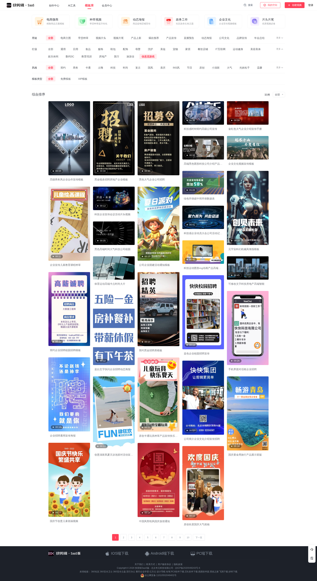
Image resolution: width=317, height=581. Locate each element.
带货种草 (83, 37)
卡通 (88, 67)
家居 (187, 49)
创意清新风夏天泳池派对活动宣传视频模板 (118, 454)
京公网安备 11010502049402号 (160, 575)
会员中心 (107, 5)
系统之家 (214, 571)
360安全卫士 (106, 571)
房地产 (103, 56)
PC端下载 (203, 553)
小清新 (216, 67)
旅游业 (130, 56)
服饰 (100, 49)
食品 (88, 49)
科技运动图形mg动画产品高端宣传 (203, 268)
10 (188, 537)
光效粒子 (244, 67)
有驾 (168, 571)
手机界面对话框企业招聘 (242, 369)
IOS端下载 (119, 553)
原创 (202, 67)
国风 (150, 67)
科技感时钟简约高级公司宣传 (200, 128)
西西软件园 (203, 571)
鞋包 (113, 49)
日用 (75, 49)
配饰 (125, 49)
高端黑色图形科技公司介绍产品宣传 (204, 163)
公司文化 (224, 37)
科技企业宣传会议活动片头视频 (112, 214)
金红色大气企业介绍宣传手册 (245, 128)
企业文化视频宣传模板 (241, 163)
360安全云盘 (119, 571)
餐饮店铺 (203, 49)
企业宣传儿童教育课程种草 (65, 264)
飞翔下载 (223, 571)
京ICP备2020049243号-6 (187, 568)
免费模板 (66, 78)
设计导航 (161, 571)
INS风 (176, 67)
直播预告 (189, 37)
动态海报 (206, 37)
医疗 (116, 56)
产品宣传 (171, 37)
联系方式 (150, 564)
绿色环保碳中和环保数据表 (199, 198)
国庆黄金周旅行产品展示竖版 (245, 454)
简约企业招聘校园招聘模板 (65, 350)
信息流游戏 (148, 56)
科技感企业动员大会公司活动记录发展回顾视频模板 (213, 233)
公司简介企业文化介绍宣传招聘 (202, 438)
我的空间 (272, 5)
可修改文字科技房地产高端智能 (246, 283)
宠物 (175, 49)
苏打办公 (130, 571)
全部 (50, 37)
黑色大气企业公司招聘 (152, 179)
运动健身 (238, 49)
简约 (63, 67)
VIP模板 (82, 78)
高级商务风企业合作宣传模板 (66, 179)
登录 (310, 5)
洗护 (150, 49)
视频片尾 (118, 37)
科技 (113, 67)
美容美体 (255, 49)
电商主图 (66, 37)
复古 (138, 67)
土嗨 (100, 67)
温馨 (259, 67)
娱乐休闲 (53, 56)
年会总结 (259, 37)
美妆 (162, 49)
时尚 (125, 67)
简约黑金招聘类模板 (150, 350)
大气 (229, 67)
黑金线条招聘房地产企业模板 (111, 179)
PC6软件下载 (177, 571)
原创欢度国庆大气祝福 (196, 524)
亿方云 (153, 571)
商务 (75, 67)
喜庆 (162, 67)
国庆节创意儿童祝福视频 (64, 521)
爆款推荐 (154, 37)
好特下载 (233, 571)
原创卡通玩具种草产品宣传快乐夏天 (159, 435)
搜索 (250, 5)
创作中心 (54, 5)
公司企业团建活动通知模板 (154, 264)
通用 (63, 49)
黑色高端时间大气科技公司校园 (112, 249)
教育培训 (86, 56)
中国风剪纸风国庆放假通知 (154, 521)
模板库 (89, 5)
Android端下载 (162, 553)
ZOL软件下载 (191, 571)
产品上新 (136, 37)
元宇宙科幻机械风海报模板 (243, 249)
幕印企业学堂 (142, 571)
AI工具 (72, 5)
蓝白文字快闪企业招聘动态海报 (112, 369)
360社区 (95, 571)
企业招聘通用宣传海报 (63, 435)
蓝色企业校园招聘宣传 (196, 353)
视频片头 (101, 37)
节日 (189, 67)
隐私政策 (178, 564)
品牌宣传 (242, 37)
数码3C (70, 56)
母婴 (138, 49)
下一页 (199, 537)
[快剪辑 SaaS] (22, 5)
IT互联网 (220, 49)
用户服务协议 (164, 564)
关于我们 (139, 564)
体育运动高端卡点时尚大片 (109, 283)
